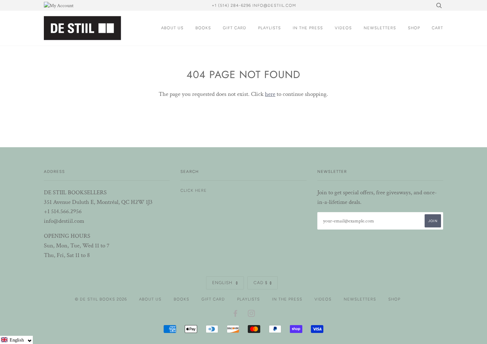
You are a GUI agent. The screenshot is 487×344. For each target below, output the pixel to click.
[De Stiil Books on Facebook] (235, 314)
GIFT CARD (234, 27)
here (270, 94)
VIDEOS (343, 27)
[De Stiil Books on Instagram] (251, 314)
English (223, 282)
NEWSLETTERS (380, 27)
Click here (193, 190)
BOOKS (203, 27)
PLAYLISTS (269, 27)
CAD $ (260, 282)
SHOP (414, 27)
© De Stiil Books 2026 (101, 299)
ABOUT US (172, 27)
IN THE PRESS (308, 27)
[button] (16, 340)
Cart (437, 27)
